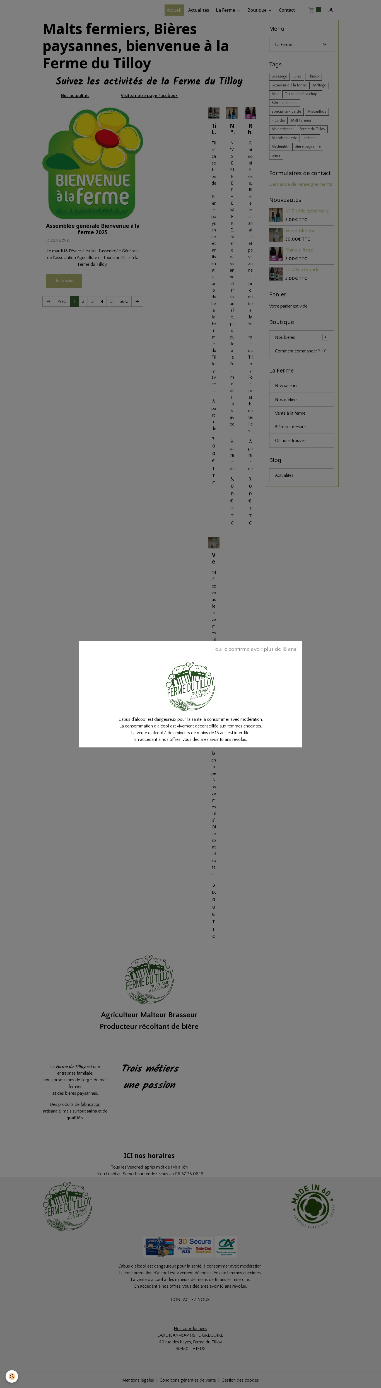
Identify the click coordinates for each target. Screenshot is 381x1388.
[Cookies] (12, 1376)
